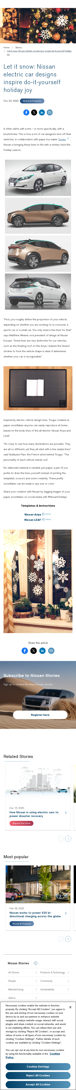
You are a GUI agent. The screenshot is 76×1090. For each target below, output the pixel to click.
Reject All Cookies (38, 1075)
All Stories (13, 972)
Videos (12, 997)
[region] (38, 1046)
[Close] (70, 1007)
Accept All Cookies (38, 1084)
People (12, 980)
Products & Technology (52, 972)
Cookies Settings (38, 1066)
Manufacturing (15, 989)
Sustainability (47, 989)
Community (46, 980)
